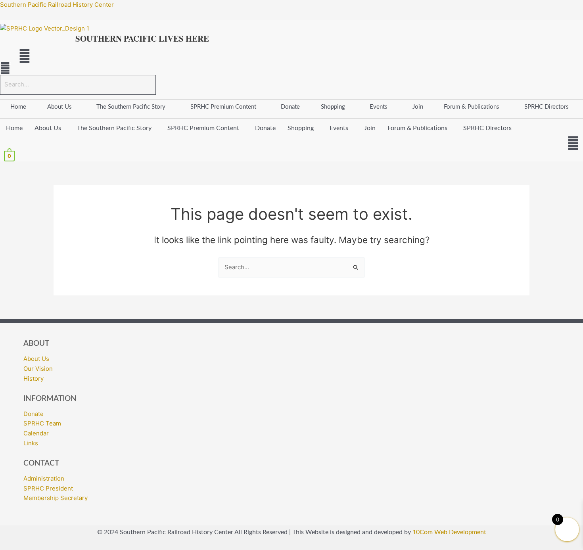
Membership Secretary (55, 498)
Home (18, 107)
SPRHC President (48, 488)
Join (417, 107)
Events (378, 107)
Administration (43, 478)
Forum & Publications (471, 107)
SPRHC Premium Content (223, 107)
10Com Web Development (449, 532)
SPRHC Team (42, 423)
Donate (290, 107)
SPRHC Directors (487, 128)
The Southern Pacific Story (130, 107)
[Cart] (5, 68)
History (33, 378)
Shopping (333, 107)
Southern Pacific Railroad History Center (57, 4)
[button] (61, 107)
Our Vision (38, 368)
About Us (59, 107)
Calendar (36, 433)
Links (30, 443)
